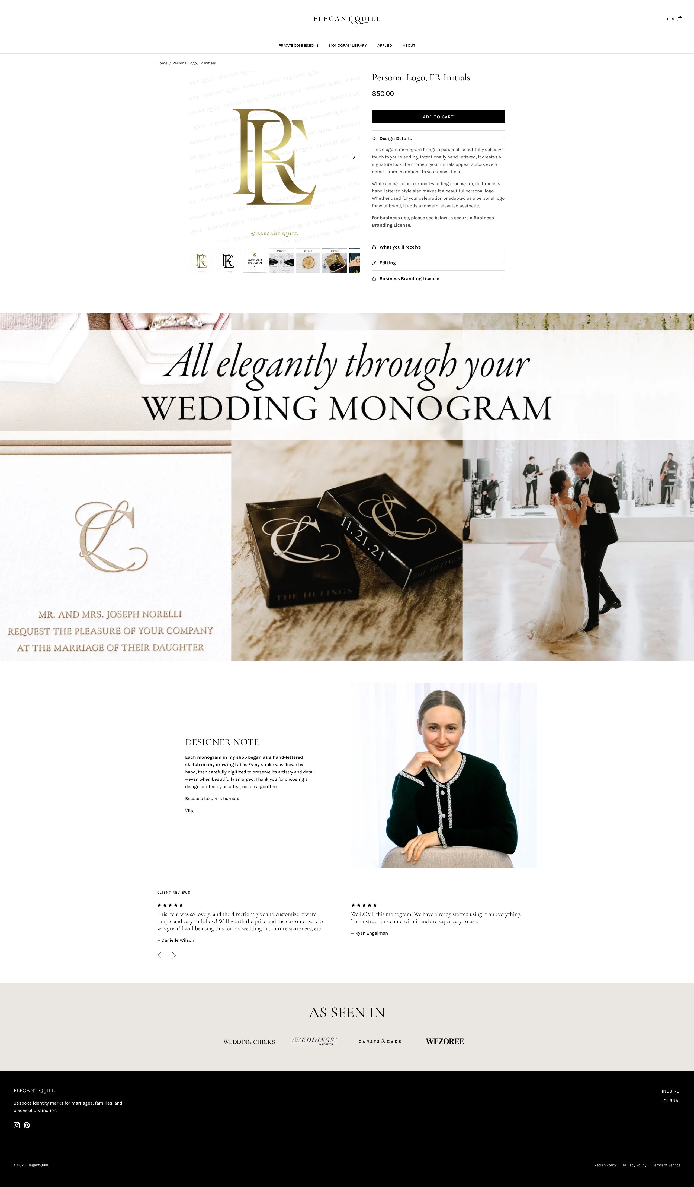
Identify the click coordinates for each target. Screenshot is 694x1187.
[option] (274, 156)
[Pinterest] (27, 1125)
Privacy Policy (635, 1165)
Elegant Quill (37, 1165)
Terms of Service (666, 1165)
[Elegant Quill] (347, 19)
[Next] (354, 157)
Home (162, 63)
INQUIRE (670, 1091)
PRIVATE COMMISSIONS (299, 45)
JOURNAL (671, 1100)
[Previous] (159, 955)
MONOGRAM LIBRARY (348, 45)
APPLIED (384, 45)
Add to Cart (438, 116)
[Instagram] (17, 1125)
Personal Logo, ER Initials (194, 63)
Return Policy (605, 1165)
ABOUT (409, 45)
